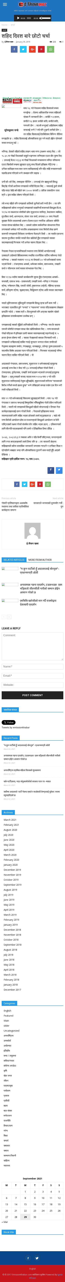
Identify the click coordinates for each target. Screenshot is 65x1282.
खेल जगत (8, 1075)
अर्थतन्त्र (7, 1045)
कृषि (5, 1070)
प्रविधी (6, 1100)
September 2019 (13, 884)
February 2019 (11, 919)
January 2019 (11, 924)
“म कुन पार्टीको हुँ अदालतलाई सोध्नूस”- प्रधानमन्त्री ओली (27, 745)
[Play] (18, 18)
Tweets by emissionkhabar (16, 727)
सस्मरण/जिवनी (10, 1155)
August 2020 (10, 829)
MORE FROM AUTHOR (40, 560)
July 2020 (8, 834)
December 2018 (12, 929)
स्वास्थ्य (7, 1165)
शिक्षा (6, 1135)
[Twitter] (37, 1258)
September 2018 (13, 944)
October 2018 (11, 939)
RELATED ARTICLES (14, 560)
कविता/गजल (9, 1060)
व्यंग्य (6, 1130)
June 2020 (9, 839)
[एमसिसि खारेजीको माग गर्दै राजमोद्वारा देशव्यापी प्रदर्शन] (10, 604)
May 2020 (9, 844)
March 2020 (10, 854)
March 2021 (10, 819)
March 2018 (10, 974)
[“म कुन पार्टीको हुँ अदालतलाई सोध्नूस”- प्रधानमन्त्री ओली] (10, 572)
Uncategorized (11, 1030)
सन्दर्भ (4, 30)
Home (5, 24)
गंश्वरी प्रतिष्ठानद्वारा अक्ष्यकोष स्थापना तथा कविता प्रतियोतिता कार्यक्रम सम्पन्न (15, 507)
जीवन (6, 1080)
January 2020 (11, 864)
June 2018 (9, 959)
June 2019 (9, 899)
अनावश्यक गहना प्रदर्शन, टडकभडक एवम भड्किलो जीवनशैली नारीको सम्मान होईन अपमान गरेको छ (41, 588)
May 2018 (9, 964)
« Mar (5, 1222)
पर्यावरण (7, 1090)
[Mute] (40, 18)
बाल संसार (8, 1110)
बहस (6, 1105)
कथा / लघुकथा (10, 1055)
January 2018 (11, 984)
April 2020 (9, 849)
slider (6, 1025)
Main (6, 1020)
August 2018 (10, 949)
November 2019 (12, 874)
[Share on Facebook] (51, 472)
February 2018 (11, 979)
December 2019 (12, 869)
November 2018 (12, 934)
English (7, 1010)
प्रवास (6, 1095)
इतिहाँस (7, 1050)
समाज (6, 1150)
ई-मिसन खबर (9, 41)
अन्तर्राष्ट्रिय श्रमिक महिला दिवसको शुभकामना (22, 770)
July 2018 (8, 954)
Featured (8, 1015)
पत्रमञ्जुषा (8, 1085)
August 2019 (10, 889)
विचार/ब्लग (8, 1125)
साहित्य (7, 1160)
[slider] (45, 18)
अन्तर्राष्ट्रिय (9, 1035)
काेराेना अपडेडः (10, 1065)
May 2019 (9, 904)
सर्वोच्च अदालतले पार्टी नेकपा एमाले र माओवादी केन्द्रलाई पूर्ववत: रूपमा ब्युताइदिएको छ (32, 793)
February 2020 (11, 859)
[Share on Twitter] (59, 472)
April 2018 (9, 969)
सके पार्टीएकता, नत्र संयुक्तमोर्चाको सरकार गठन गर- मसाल (27, 781)
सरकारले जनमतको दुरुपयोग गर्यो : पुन (48, 505)
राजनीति (7, 1120)
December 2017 (12, 989)
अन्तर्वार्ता (7, 1040)
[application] (32, 18)
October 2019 (11, 879)
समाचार (7, 1145)
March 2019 (10, 914)
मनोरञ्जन (8, 1115)
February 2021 (11, 824)
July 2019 (8, 894)
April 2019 (9, 909)
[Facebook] (28, 1258)
